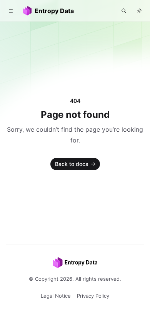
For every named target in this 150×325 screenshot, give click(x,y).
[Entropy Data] (75, 262)
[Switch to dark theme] (139, 10)
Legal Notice (56, 296)
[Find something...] (123, 10)
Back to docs (71, 164)
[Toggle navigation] (10, 10)
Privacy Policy (93, 296)
